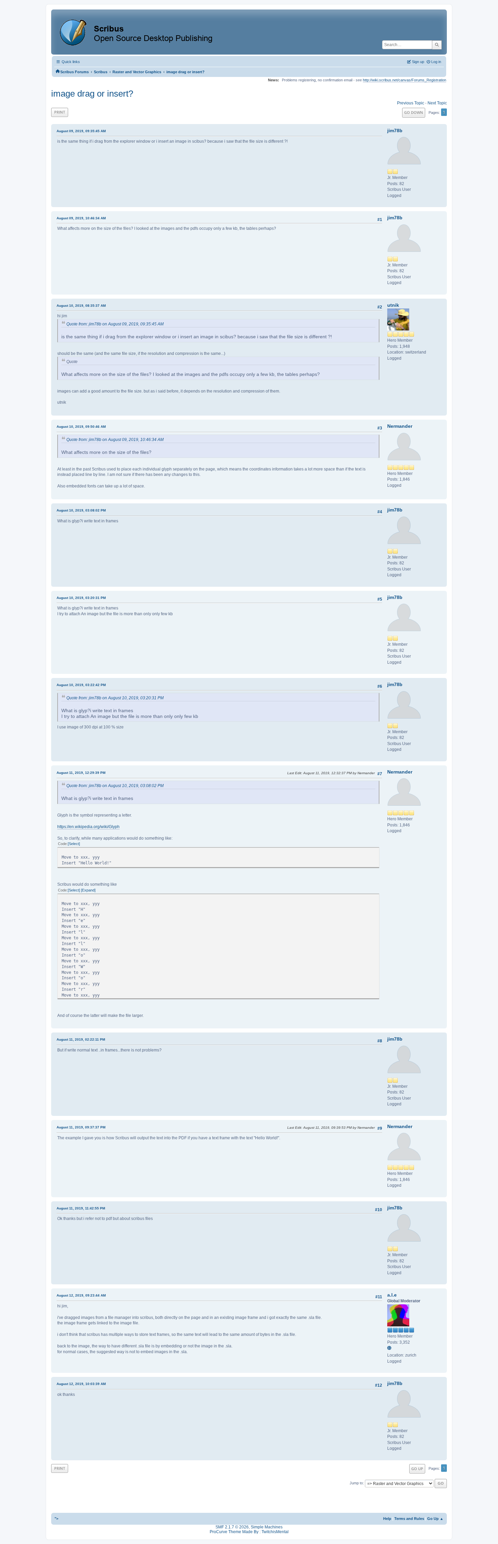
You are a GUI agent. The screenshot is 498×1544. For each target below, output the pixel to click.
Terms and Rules (409, 1519)
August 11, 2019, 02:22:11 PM (81, 1039)
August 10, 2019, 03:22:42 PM (81, 685)
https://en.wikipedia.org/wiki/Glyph (88, 826)
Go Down (413, 112)
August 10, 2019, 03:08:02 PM (81, 510)
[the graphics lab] (390, 1348)
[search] (437, 44)
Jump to (356, 1483)
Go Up (417, 1468)
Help (387, 1519)
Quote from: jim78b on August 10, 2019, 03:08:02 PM (115, 785)
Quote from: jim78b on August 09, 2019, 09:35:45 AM (115, 324)
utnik (393, 305)
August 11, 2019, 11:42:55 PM (81, 1208)
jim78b (394, 130)
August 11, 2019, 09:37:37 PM (81, 1127)
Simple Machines (267, 1527)
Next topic (437, 103)
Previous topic (410, 103)
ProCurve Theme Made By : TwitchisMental (249, 1531)
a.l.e (392, 1295)
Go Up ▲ (435, 1519)
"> (56, 1519)
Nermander (399, 426)
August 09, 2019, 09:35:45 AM (81, 131)
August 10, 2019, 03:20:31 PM (81, 598)
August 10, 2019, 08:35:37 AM (81, 305)
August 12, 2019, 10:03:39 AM (81, 1384)
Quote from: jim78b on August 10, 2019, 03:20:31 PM (115, 698)
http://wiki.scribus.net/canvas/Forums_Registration (404, 80)
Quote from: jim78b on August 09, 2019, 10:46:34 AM (115, 439)
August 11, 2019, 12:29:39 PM (81, 773)
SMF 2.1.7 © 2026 (232, 1527)
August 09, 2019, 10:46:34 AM (81, 218)
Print (59, 112)
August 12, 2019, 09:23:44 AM (81, 1295)
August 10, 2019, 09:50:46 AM (81, 426)
